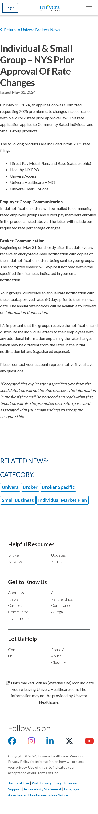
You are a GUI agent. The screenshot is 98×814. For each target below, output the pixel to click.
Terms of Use (18, 783)
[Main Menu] (88, 7)
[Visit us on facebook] (12, 742)
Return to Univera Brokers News (32, 29)
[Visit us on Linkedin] (50, 742)
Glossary (58, 662)
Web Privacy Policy (47, 783)
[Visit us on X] (69, 742)
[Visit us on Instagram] (31, 742)
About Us (16, 592)
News (13, 599)
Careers (15, 605)
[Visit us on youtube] (89, 742)
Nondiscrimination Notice (48, 795)
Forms (56, 561)
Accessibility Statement (42, 789)
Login (10, 8)
